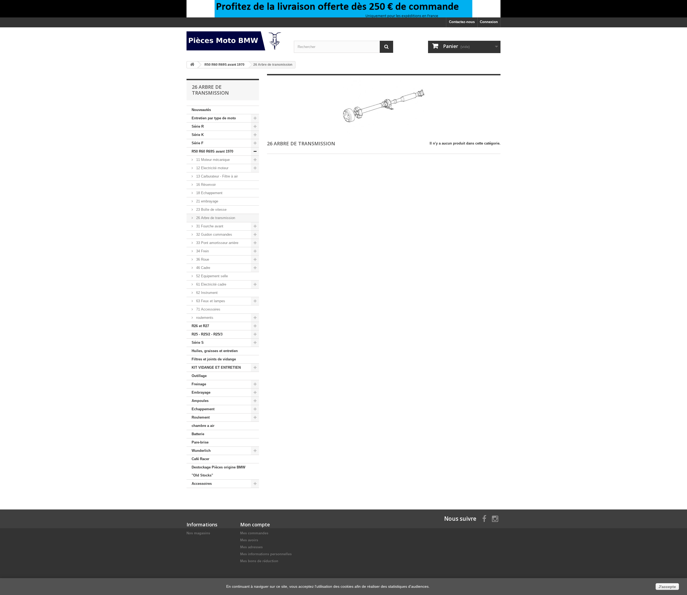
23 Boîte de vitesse (210, 210)
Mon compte (255, 524)
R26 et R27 (200, 326)
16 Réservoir (205, 185)
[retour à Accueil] (192, 64)
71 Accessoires (207, 309)
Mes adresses (251, 547)
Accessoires (202, 484)
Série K (198, 135)
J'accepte (667, 587)
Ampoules (200, 401)
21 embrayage (206, 201)
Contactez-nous (462, 22)
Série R (198, 126)
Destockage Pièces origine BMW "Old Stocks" (218, 471)
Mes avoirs (249, 540)
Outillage (199, 376)
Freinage (199, 384)
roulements (204, 318)
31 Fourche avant (209, 226)
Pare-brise (200, 442)
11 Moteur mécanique (212, 160)
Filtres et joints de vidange (214, 359)
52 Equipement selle (211, 276)
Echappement (203, 409)
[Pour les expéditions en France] (343, 8)
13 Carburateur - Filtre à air (216, 176)
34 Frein (202, 251)
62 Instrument (206, 293)
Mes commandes (254, 533)
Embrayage (201, 392)
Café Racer (200, 459)
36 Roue (202, 259)
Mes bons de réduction (259, 561)
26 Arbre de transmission (215, 218)
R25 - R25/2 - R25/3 (207, 334)
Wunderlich (201, 451)
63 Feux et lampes (210, 301)
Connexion (489, 22)
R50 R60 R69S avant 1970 (212, 151)
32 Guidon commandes (213, 234)
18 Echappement (208, 193)
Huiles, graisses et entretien (215, 351)
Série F (197, 143)
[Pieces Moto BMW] (236, 40)
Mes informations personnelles (266, 554)
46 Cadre (202, 268)
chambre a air (203, 426)
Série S (198, 343)
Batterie (198, 434)
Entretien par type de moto (214, 118)
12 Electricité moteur (211, 168)
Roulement (201, 417)
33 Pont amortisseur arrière (216, 243)
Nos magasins (198, 533)
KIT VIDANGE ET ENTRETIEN (216, 367)
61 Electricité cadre (210, 284)
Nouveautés (201, 110)
